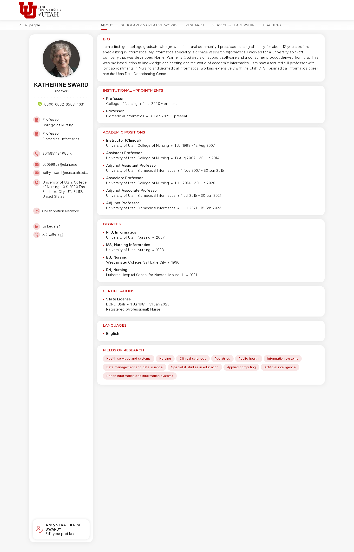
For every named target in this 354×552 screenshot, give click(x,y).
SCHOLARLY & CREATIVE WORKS (149, 25)
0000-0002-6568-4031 (64, 104)
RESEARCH (194, 25)
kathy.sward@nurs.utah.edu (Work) (65, 173)
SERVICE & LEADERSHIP (233, 25)
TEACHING (271, 25)
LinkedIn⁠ (49, 226)
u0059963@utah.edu (59, 164)
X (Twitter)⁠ (50, 234)
